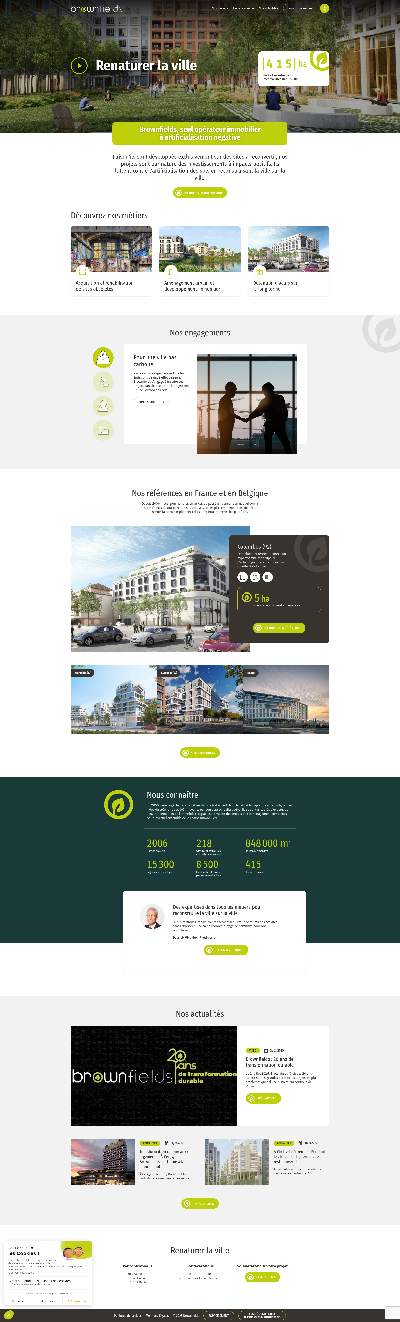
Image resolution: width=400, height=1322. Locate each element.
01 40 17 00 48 (200, 1274)
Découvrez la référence (282, 628)
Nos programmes (300, 8)
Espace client (219, 1316)
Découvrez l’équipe (229, 950)
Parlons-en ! (265, 1277)
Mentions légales (157, 1316)
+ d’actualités (203, 1204)
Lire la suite (148, 402)
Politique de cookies (128, 1316)
